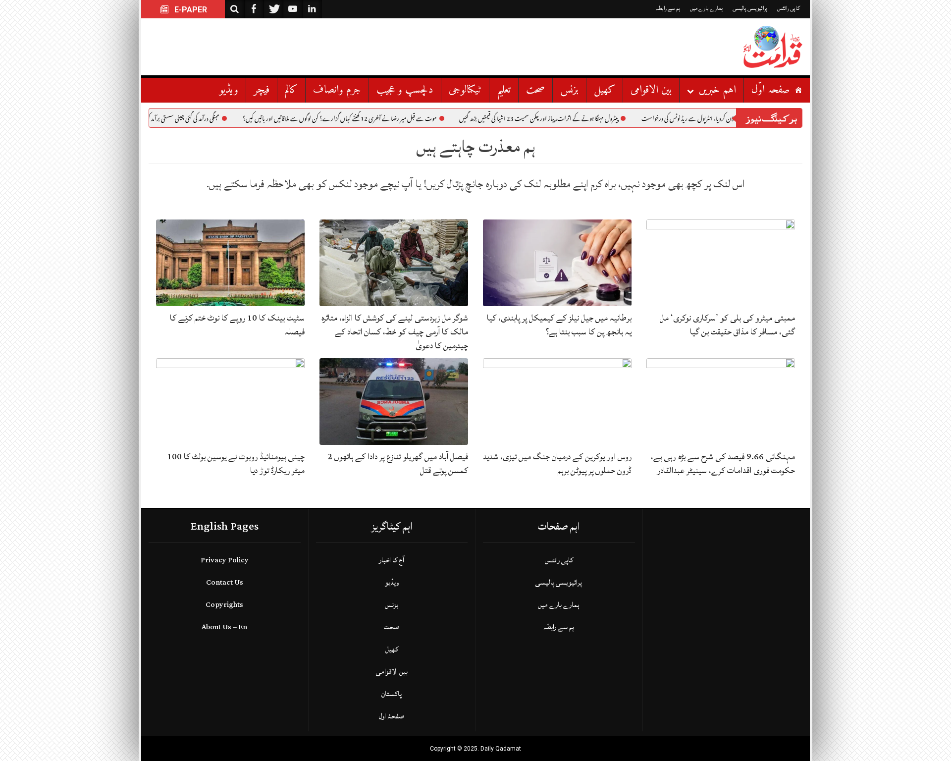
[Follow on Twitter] (273, 9)
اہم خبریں (717, 90)
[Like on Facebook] (254, 9)
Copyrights (224, 605)
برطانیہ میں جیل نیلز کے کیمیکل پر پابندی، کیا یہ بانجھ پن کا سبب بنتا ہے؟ (559, 324)
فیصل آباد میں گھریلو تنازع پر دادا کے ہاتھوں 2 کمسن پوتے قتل (397, 463)
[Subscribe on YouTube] (293, 9)
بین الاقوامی (651, 90)
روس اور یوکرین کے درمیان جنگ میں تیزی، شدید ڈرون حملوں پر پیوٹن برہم (557, 463)
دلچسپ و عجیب (404, 90)
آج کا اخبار (391, 560)
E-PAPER (189, 9)
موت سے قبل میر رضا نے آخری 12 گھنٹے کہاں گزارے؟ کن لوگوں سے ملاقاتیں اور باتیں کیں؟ (379, 120)
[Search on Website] (235, 9)
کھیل (604, 90)
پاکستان (391, 694)
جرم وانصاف (337, 90)
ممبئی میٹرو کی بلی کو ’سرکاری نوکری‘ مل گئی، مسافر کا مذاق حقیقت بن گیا (727, 324)
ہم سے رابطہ (668, 8)
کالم (291, 90)
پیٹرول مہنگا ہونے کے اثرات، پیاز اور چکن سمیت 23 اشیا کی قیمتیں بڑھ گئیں (577, 120)
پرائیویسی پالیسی (750, 8)
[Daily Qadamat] (772, 47)
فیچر (261, 90)
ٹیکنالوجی (465, 90)
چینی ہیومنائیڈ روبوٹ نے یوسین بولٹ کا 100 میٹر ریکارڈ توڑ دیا (236, 463)
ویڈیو (228, 90)
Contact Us (224, 582)
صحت (535, 90)
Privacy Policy (225, 560)
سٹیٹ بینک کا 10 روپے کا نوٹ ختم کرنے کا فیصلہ (237, 324)
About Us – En (224, 627)
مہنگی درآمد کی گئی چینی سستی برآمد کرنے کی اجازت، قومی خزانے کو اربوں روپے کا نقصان (167, 120)
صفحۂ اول (391, 716)
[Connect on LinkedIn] (312, 9)
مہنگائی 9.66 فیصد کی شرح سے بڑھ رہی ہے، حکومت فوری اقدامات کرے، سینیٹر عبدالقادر (723, 463)
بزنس (569, 90)
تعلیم (504, 90)
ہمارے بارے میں (706, 8)
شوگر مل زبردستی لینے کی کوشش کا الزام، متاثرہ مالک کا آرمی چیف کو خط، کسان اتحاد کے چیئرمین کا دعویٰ (394, 331)
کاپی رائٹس (788, 8)
